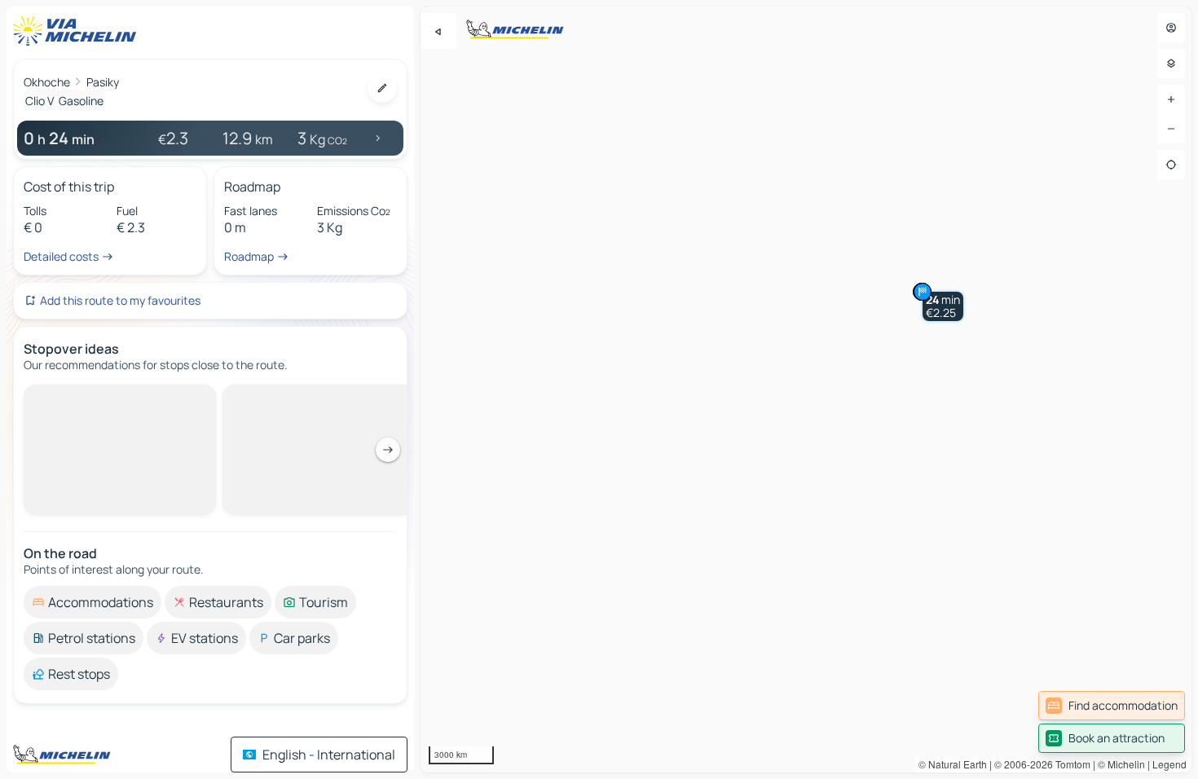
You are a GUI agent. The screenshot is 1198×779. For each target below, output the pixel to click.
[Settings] (1171, 63)
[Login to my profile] (1171, 27)
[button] (943, 306)
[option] (92, 397)
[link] (1111, 705)
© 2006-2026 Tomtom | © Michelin (1069, 764)
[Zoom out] (1171, 128)
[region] (806, 389)
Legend (1169, 764)
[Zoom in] (1171, 99)
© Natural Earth (952, 764)
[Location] (1171, 164)
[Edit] (382, 88)
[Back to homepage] (78, 31)
